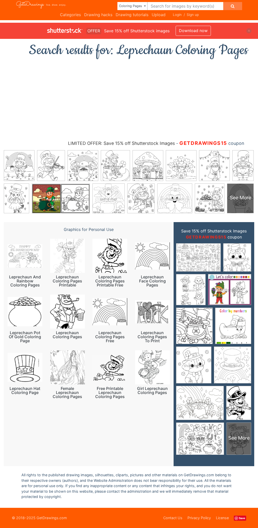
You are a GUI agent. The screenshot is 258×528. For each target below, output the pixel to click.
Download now (193, 30)
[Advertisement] (129, 97)
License (222, 518)
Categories (70, 14)
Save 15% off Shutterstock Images (214, 230)
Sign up (193, 15)
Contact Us (172, 518)
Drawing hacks (98, 14)
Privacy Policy (199, 518)
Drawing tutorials (132, 14)
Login (177, 15)
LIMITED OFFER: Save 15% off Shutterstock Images (121, 143)
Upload (159, 14)
